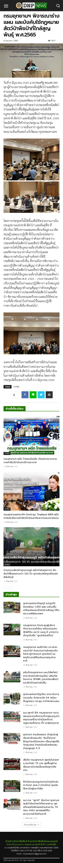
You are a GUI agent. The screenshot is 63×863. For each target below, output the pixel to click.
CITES (16, 386)
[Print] (49, 394)
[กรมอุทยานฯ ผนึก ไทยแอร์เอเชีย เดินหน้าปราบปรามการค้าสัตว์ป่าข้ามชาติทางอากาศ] (31, 435)
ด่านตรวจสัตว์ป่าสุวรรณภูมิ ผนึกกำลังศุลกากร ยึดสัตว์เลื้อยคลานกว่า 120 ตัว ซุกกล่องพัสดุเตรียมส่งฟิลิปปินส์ (31, 573)
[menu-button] (6, 6)
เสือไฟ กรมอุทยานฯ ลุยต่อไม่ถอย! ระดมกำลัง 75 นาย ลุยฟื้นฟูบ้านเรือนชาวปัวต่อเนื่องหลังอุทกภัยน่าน (41, 765)
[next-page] (11, 588)
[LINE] (33, 394)
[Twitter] (41, 394)
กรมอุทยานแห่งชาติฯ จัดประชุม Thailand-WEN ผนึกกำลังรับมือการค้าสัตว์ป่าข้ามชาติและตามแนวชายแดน (31, 516)
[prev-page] (6, 588)
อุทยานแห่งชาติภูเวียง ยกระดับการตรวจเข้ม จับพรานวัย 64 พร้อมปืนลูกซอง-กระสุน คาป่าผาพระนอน (41, 697)
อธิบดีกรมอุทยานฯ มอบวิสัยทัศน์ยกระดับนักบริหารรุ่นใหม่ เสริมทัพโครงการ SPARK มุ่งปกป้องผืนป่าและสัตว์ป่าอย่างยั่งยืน (40, 678)
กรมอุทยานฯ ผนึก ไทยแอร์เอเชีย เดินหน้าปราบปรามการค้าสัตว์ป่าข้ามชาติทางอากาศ (30, 460)
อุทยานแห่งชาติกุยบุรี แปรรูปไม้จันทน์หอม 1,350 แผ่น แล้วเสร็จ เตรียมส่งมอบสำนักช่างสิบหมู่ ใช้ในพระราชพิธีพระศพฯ (41, 608)
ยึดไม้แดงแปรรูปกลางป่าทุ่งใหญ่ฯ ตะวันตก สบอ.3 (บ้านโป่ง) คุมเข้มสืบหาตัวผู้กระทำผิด (40, 785)
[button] (58, 5)
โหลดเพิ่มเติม (30, 824)
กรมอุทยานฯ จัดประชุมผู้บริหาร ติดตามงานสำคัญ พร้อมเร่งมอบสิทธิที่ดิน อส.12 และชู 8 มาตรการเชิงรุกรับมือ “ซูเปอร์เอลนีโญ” (40, 630)
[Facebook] (25, 394)
